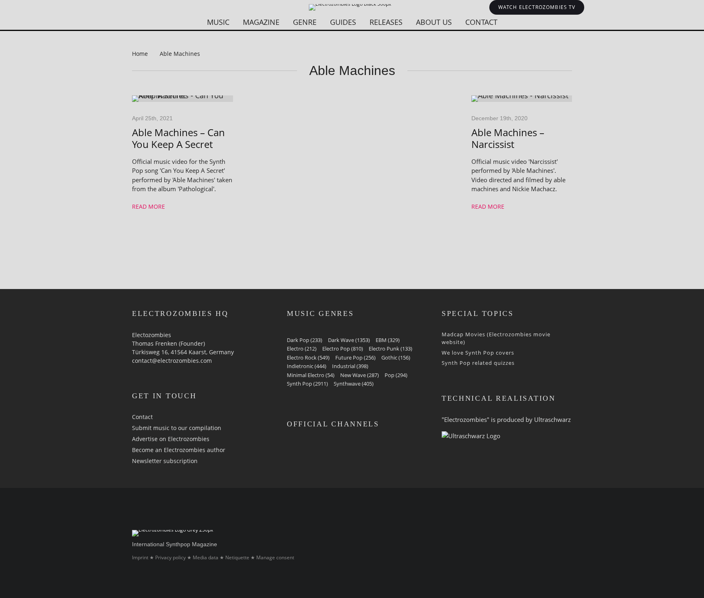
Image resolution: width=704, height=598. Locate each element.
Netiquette (237, 557)
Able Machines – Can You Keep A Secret (178, 138)
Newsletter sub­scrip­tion (165, 461)
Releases (386, 22)
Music (218, 22)
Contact (481, 22)
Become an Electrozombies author (178, 450)
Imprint (140, 557)
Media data (205, 557)
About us (434, 22)
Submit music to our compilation (176, 428)
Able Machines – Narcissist (507, 138)
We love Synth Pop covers (478, 352)
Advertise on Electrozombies (170, 439)
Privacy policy (170, 557)
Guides (343, 22)
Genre (305, 22)
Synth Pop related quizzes (478, 362)
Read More (148, 206)
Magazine (261, 22)
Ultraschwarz (552, 419)
